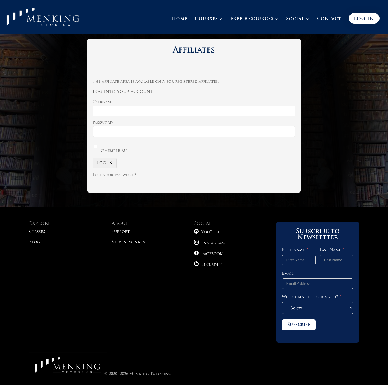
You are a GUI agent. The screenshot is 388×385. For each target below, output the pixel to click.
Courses (206, 19)
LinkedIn (208, 265)
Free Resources (252, 19)
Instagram (209, 243)
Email (287, 274)
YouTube (207, 232)
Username (103, 102)
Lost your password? (114, 175)
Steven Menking (130, 242)
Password (103, 123)
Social (295, 19)
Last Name (330, 250)
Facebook (208, 254)
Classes (37, 232)
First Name (293, 250)
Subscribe (298, 325)
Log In (364, 19)
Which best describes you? (310, 297)
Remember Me (112, 151)
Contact (329, 19)
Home (180, 19)
